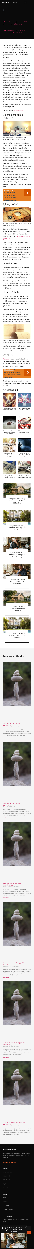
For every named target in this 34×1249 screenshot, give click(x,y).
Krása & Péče (7, 1176)
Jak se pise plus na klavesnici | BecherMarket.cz (12, 724)
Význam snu (6, 359)
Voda (21, 110)
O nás (4, 1197)
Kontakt (5, 1201)
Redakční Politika (8, 1209)
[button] (25, 2)
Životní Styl (6, 1188)
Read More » (6, 738)
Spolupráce (6, 1205)
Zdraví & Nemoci (7, 1172)
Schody (16, 110)
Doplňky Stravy (7, 1184)
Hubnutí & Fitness (8, 1180)
